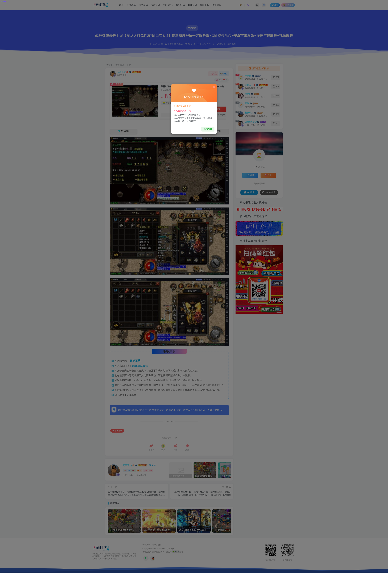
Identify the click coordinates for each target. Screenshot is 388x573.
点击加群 (208, 129)
